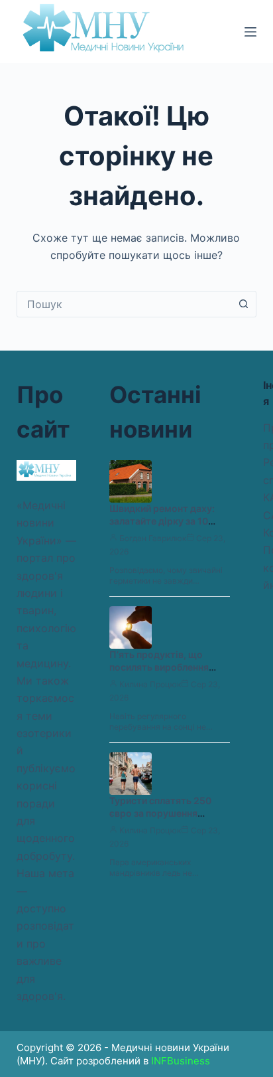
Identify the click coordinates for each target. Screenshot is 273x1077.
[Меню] (250, 32)
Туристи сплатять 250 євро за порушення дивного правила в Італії (165, 813)
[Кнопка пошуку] (243, 304)
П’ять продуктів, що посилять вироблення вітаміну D (159, 667)
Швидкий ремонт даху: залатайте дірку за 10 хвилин (162, 521)
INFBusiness (180, 1060)
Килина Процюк (150, 684)
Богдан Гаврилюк (152, 538)
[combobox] (124, 304)
